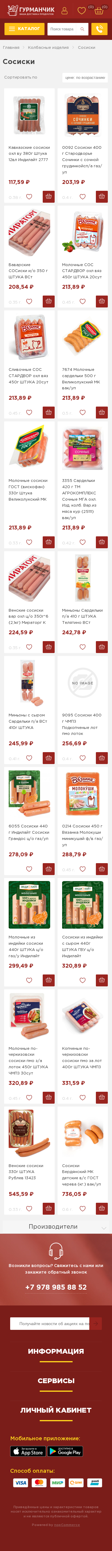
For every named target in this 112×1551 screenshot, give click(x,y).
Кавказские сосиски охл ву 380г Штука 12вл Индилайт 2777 (29, 154)
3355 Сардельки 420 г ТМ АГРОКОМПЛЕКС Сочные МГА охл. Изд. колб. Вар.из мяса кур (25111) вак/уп (79, 499)
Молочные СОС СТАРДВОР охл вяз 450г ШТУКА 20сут (82, 271)
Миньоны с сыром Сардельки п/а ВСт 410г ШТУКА (28, 722)
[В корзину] (49, 197)
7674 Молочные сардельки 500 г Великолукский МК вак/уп (81, 379)
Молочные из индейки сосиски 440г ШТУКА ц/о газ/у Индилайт (26, 947)
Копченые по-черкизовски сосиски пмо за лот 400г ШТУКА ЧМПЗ (82, 1058)
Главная (11, 47)
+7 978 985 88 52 (56, 1287)
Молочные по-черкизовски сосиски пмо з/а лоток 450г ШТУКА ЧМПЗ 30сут (28, 1061)
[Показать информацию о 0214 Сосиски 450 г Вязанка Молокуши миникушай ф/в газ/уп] (82, 794)
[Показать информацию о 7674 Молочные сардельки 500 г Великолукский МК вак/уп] (82, 337)
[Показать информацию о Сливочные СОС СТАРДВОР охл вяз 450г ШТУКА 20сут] (29, 337)
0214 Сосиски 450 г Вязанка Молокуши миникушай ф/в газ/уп (82, 835)
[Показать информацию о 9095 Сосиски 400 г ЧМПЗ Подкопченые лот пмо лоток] (82, 683)
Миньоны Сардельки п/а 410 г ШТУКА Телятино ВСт (82, 617)
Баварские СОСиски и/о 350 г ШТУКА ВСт (28, 271)
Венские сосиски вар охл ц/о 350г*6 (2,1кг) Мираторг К (28, 617)
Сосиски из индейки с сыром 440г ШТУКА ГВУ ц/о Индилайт (82, 947)
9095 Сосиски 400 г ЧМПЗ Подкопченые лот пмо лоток (82, 724)
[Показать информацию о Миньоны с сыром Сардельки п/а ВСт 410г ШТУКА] (29, 683)
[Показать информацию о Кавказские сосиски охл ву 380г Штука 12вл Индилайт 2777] (29, 115)
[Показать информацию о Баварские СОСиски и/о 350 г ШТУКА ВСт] (29, 232)
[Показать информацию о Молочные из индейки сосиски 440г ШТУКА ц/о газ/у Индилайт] (29, 905)
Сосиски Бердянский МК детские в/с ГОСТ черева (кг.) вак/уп (81, 1175)
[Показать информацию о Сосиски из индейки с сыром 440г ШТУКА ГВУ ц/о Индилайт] (82, 905)
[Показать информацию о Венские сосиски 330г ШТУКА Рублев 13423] (29, 1133)
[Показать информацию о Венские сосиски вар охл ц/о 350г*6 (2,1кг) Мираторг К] (29, 578)
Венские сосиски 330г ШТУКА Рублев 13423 (26, 1172)
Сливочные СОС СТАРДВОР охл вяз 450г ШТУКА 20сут (28, 376)
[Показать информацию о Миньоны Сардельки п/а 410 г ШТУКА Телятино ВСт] (82, 578)
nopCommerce (67, 1525)
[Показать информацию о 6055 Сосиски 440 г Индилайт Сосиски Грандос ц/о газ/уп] (29, 794)
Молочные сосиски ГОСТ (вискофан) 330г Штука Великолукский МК (28, 490)
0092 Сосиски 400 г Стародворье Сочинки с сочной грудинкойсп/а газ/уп (82, 160)
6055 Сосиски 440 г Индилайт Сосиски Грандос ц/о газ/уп (29, 833)
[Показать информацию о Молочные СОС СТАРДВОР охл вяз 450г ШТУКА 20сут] (82, 232)
